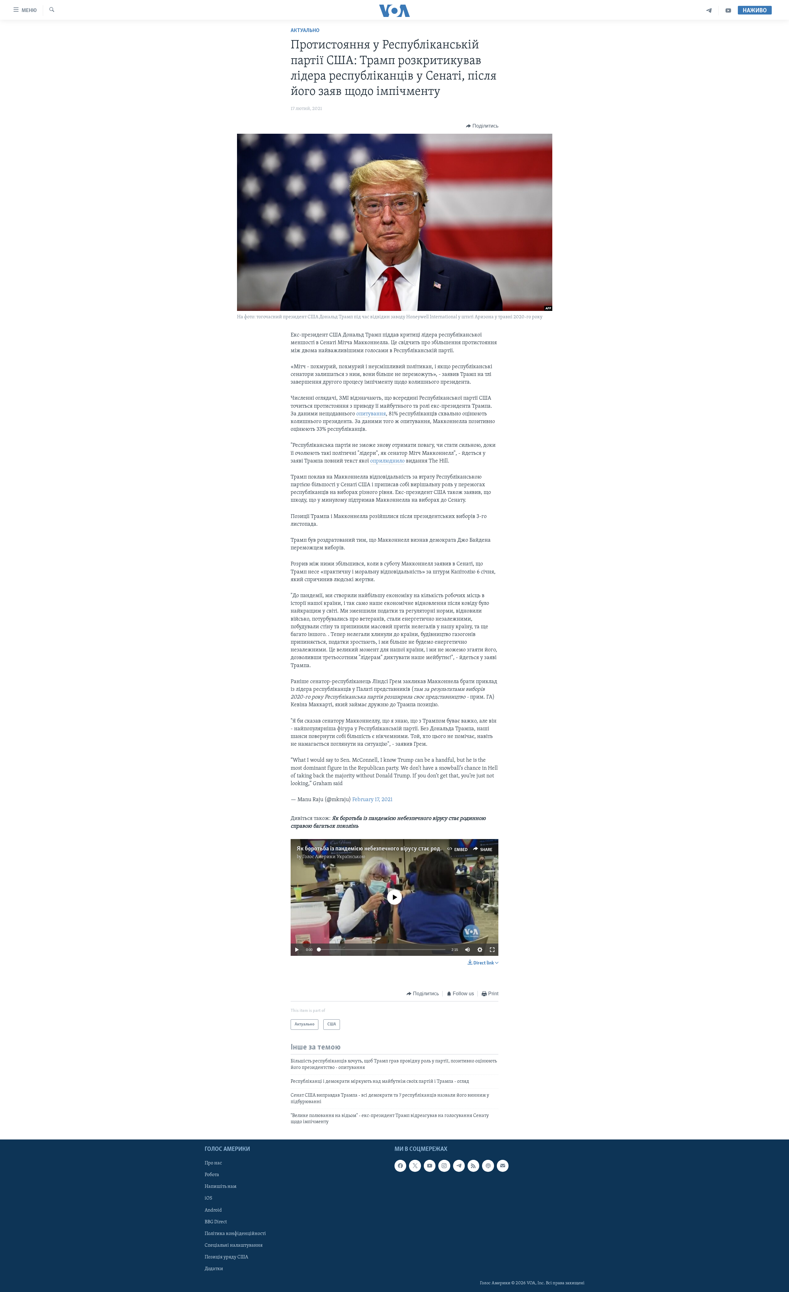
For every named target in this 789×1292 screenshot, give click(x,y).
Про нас (213, 1163)
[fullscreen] (492, 950)
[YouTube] (728, 10)
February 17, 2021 (372, 800)
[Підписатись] (503, 1166)
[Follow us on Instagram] (444, 1166)
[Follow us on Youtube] (429, 1166)
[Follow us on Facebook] (400, 1166)
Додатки (214, 1268)
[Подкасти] (488, 1166)
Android (213, 1210)
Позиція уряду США (226, 1257)
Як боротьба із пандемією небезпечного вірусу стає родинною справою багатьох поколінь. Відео (421, 849)
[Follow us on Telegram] (459, 1166)
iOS (208, 1198)
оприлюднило (387, 461)
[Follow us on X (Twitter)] (415, 1166)
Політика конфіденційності (235, 1233)
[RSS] (473, 1166)
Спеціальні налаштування (234, 1245)
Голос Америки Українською (333, 856)
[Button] (482, 126)
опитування (371, 414)
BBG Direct (216, 1221)
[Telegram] (709, 10)
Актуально (305, 31)
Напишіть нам (220, 1186)
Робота (212, 1174)
